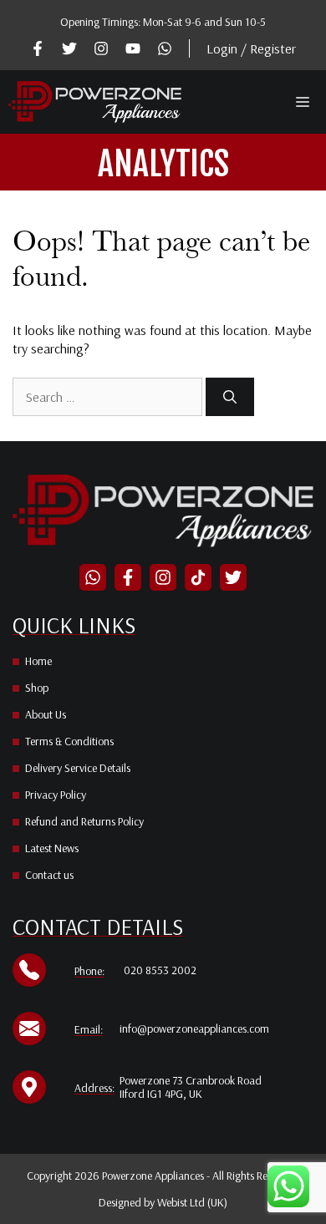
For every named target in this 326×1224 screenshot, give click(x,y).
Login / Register (251, 48)
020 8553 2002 (160, 970)
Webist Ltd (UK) (192, 1202)
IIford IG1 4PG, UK (161, 1093)
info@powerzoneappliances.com (194, 1028)
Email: (88, 1029)
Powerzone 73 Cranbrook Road (191, 1080)
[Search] (230, 397)
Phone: (89, 970)
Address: (94, 1087)
